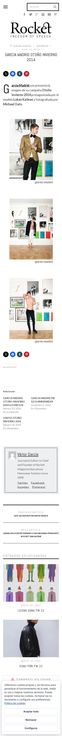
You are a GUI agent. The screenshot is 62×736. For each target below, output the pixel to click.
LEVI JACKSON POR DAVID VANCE (31, 514)
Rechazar (31, 719)
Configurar (31, 728)
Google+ (23, 487)
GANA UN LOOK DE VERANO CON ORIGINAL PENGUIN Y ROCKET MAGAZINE (31, 533)
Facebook (38, 482)
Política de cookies (14, 703)
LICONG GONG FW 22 (31, 610)
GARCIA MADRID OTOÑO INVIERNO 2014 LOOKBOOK (14, 401)
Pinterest (38, 487)
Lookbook (42, 45)
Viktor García (22, 45)
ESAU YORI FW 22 (31, 666)
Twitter (22, 482)
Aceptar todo (31, 711)
